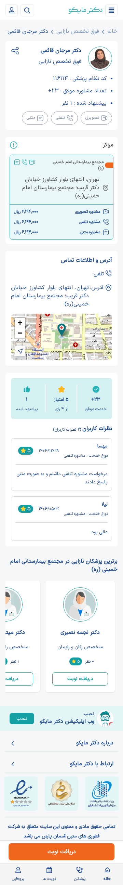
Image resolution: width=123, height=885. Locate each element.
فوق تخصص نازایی (77, 31)
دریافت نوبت (80, 678)
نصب (21, 718)
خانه (112, 31)
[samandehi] (62, 794)
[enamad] (21, 794)
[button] (61, 330)
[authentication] (11, 10)
